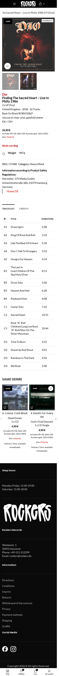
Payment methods (12, 614)
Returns (6, 597)
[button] (5, 44)
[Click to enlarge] (7, 66)
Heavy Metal (37, 164)
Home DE (13, 191)
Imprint (6, 591)
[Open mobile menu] (14, 4)
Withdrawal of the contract (17, 603)
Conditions (8, 585)
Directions (8, 580)
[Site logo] (28, 3)
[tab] (8, 208)
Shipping (7, 620)
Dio (4, 94)
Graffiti (6, 626)
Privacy (6, 608)
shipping (10, 137)
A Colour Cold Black (15, 413)
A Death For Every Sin (42, 415)
